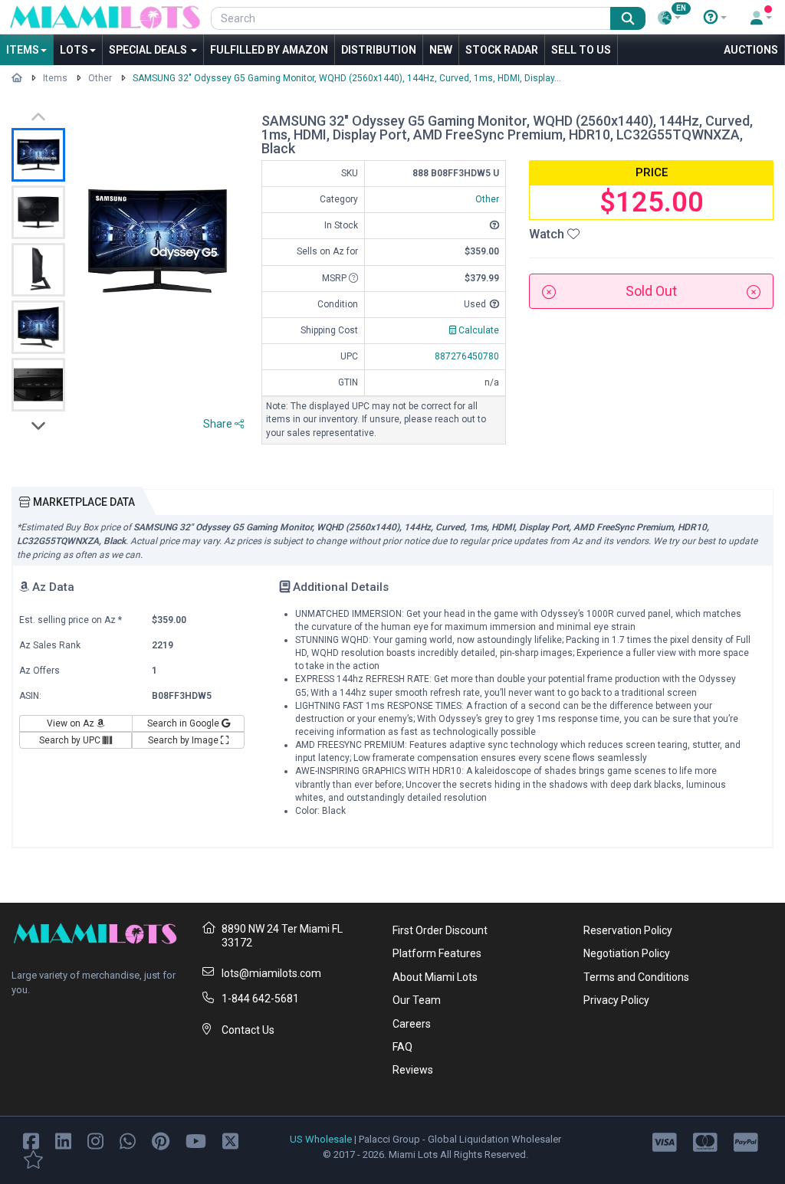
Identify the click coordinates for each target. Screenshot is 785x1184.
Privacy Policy (616, 1000)
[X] (230, 1140)
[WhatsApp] (128, 1140)
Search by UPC (71, 740)
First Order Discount (440, 930)
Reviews (412, 1070)
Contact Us (248, 1030)
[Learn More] (715, 17)
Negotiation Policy (626, 953)
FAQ (402, 1047)
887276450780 (467, 356)
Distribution (378, 50)
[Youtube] (196, 1140)
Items (22, 50)
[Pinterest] (160, 1140)
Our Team (416, 1000)
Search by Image (184, 740)
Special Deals (149, 50)
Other (100, 78)
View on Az (72, 723)
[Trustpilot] (33, 1158)
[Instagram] (95, 1140)
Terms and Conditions (636, 977)
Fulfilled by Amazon (269, 50)
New (440, 50)
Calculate (477, 330)
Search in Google (184, 723)
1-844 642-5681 (260, 998)
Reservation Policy (627, 930)
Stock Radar (501, 50)
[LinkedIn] (63, 1140)
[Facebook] (31, 1140)
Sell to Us (581, 50)
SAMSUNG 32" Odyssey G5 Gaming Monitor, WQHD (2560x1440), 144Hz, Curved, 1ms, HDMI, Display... (347, 78)
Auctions (751, 50)
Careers (411, 1024)
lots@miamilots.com (271, 973)
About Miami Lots (435, 977)
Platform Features (436, 953)
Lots (74, 50)
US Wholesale (321, 1139)
